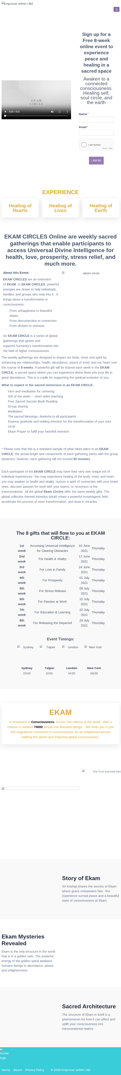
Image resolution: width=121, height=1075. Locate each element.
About (17, 1070)
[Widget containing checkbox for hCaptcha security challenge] (96, 145)
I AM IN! (96, 160)
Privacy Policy (34, 1070)
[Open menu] (116, 9)
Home (6, 1070)
